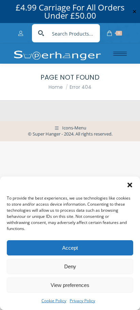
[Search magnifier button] (41, 33)
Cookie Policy (53, 301)
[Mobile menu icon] (120, 54)
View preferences (70, 285)
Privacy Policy (82, 301)
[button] (129, 185)
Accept (70, 248)
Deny (70, 266)
